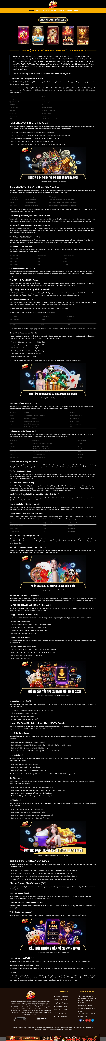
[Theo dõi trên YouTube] (89, 1020)
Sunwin (31, 10)
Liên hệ (69, 10)
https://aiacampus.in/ (62, 74)
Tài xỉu (38, 10)
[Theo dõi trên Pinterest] (86, 1020)
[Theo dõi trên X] (83, 1020)
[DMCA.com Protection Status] (42, 1018)
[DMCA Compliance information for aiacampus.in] (19, 1019)
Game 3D (61, 10)
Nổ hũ (53, 10)
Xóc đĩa (46, 10)
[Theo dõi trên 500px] (92, 1020)
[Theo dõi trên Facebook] (80, 1020)
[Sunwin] (53, 4)
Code (76, 10)
